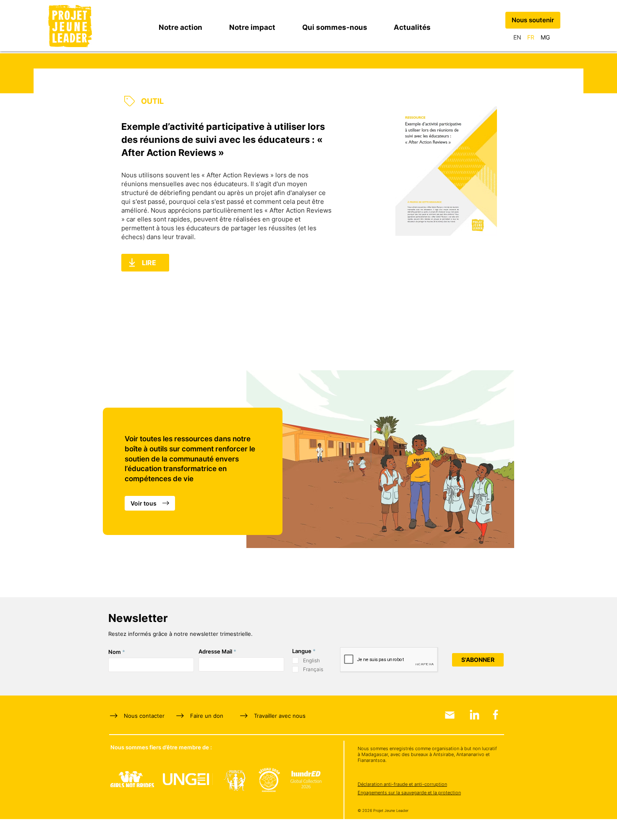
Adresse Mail (215, 651)
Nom (114, 652)
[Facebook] (495, 715)
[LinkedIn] (474, 715)
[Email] (450, 715)
